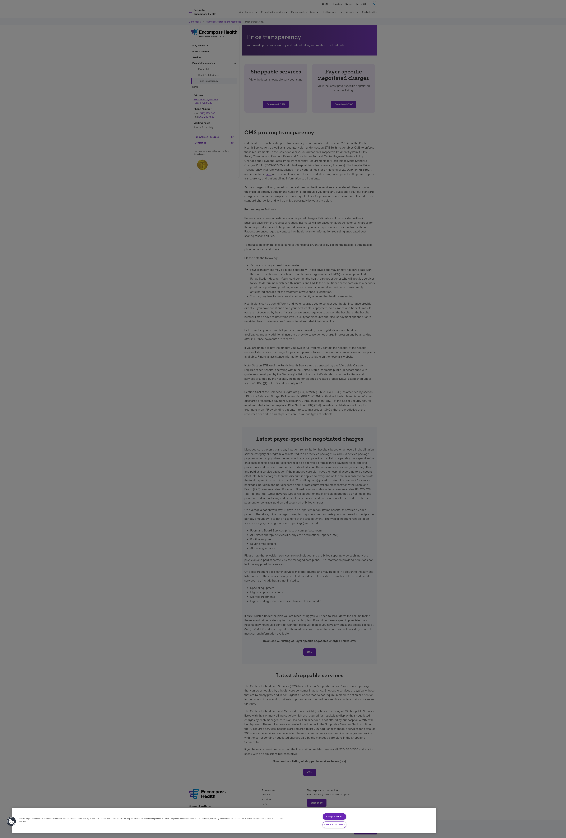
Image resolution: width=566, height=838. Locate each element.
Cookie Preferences (334, 824)
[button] (11, 821)
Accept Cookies (334, 816)
